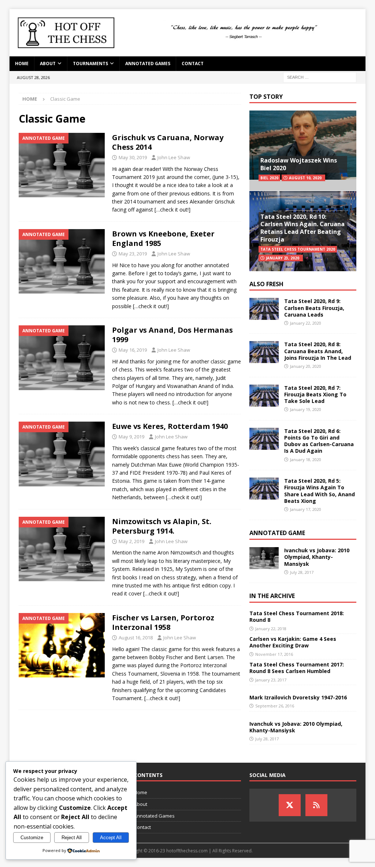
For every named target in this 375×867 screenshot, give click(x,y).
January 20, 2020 (305, 366)
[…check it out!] (172, 209)
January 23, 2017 (270, 680)
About (48, 63)
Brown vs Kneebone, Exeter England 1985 (163, 238)
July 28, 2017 (301, 572)
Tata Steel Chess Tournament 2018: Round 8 (296, 616)
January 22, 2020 (305, 323)
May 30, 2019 (133, 157)
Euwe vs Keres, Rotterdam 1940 (170, 426)
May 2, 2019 (131, 541)
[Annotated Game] (62, 165)
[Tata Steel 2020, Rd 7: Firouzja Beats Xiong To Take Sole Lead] (264, 396)
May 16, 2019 (133, 350)
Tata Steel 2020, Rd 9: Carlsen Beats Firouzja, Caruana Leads (314, 308)
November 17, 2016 (274, 654)
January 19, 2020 (305, 409)
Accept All (111, 837)
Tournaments (90, 63)
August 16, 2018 (136, 637)
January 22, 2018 (270, 628)
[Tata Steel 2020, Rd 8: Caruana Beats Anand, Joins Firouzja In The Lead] (264, 352)
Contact (193, 63)
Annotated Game (277, 533)
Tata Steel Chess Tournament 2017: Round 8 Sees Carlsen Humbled (296, 667)
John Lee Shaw (173, 157)
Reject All (72, 837)
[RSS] (316, 805)
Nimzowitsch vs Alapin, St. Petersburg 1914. (161, 526)
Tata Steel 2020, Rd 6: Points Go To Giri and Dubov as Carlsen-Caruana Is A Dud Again (319, 441)
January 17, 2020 (305, 509)
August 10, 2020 (305, 177)
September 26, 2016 (274, 706)
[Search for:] (319, 76)
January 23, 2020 (282, 258)
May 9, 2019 (131, 436)
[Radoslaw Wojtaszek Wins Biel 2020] (302, 151)
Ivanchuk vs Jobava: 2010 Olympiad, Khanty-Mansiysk (316, 557)
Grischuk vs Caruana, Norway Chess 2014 (167, 142)
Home (22, 63)
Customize (32, 837)
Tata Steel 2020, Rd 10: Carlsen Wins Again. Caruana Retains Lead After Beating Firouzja (302, 228)
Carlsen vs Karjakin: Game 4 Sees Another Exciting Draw (292, 642)
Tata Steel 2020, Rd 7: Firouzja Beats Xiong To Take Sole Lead (315, 394)
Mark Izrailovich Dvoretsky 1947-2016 (298, 697)
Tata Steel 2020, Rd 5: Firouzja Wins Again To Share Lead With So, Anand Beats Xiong (319, 490)
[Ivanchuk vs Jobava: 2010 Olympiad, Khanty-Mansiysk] (264, 558)
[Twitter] (290, 805)
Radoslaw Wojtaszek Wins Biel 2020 (298, 164)
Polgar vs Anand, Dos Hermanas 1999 (172, 334)
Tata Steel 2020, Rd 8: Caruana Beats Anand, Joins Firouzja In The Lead (317, 351)
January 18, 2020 (305, 459)
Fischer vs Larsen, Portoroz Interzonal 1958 (163, 622)
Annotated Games (147, 63)
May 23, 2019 (133, 253)
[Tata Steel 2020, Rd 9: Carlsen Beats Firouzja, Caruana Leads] (264, 309)
